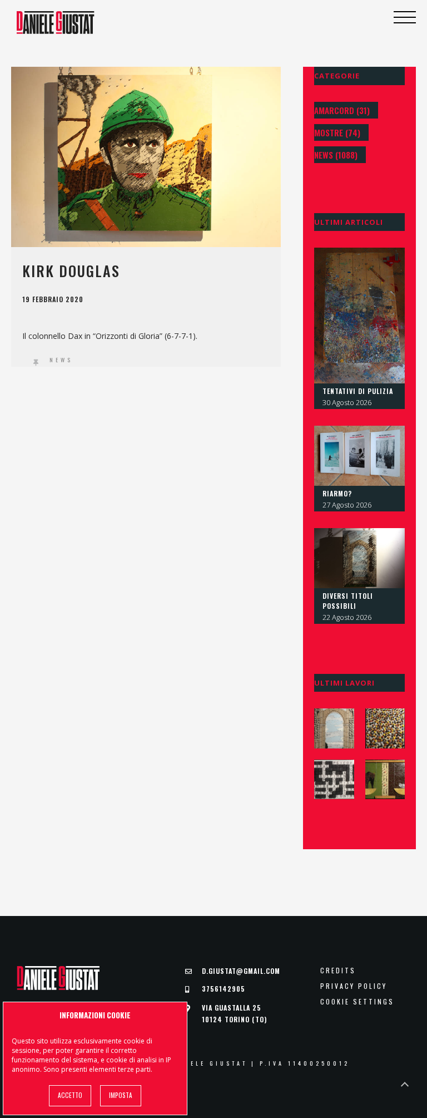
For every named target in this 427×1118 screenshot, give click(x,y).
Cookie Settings (357, 1001)
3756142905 (223, 988)
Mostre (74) (337, 132)
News (61, 360)
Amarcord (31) (342, 110)
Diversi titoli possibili (347, 600)
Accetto (70, 1095)
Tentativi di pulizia (357, 391)
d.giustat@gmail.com (241, 971)
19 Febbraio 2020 (52, 299)
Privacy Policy (353, 986)
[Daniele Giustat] (55, 22)
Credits (338, 970)
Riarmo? (337, 493)
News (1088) (336, 155)
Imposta (120, 1095)
